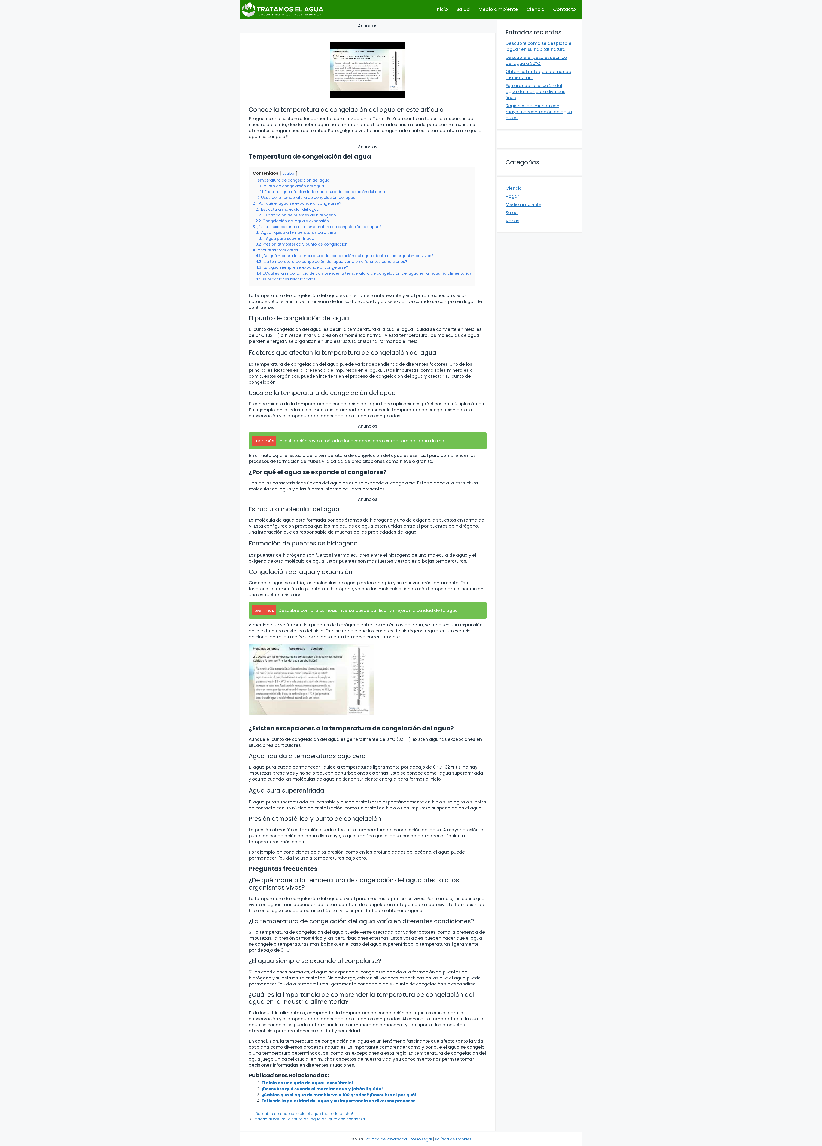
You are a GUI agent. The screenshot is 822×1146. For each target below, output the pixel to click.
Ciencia (536, 9)
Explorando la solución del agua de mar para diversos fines (535, 92)
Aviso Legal (421, 1139)
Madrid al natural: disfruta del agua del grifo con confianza (310, 1119)
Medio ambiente (498, 9)
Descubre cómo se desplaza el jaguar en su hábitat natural (539, 46)
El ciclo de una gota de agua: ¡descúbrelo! (307, 1083)
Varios (512, 221)
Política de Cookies (453, 1139)
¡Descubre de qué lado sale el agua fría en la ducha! (304, 1113)
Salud (463, 9)
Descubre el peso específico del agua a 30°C (536, 60)
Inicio (441, 9)
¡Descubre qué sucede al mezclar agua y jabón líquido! (322, 1089)
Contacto (564, 9)
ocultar (289, 173)
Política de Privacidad (386, 1139)
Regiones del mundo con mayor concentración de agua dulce (539, 112)
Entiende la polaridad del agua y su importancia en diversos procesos (338, 1101)
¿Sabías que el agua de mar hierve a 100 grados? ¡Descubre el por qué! (339, 1095)
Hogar (512, 196)
